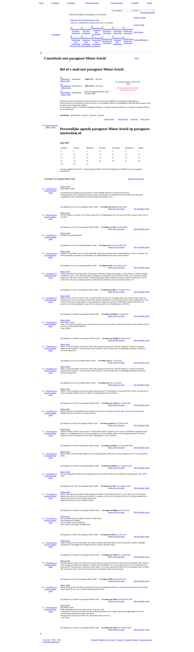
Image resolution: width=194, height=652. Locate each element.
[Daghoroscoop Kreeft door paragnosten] (107, 33)
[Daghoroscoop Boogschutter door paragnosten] (96, 44)
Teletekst (127, 640)
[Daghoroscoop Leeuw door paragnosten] (117, 33)
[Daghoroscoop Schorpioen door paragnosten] (86, 44)
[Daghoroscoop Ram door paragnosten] (76, 33)
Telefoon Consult (140, 18)
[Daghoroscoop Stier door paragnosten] (86, 33)
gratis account (109, 119)
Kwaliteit (135, 3)
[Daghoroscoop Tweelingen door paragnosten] (96, 34)
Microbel (94, 640)
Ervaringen (55, 3)
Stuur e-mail (145, 119)
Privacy (113, 640)
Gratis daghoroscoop (141, 40)
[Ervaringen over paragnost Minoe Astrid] (50, 193)
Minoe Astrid (65, 187)
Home (41, 3)
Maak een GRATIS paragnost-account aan (85, 46)
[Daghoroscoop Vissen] (128, 43)
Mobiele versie (104, 640)
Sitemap (120, 640)
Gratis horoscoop (117, 3)
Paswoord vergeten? (147, 13)
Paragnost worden (145, 640)
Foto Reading (138, 32)
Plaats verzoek (123, 119)
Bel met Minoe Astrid (141, 209)
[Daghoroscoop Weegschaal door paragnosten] (76, 44)
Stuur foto (133, 119)
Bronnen (135, 640)
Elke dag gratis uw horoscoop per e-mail (85, 20)
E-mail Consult (139, 25)
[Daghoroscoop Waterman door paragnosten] (117, 44)
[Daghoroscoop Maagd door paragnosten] (128, 33)
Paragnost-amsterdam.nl (54, 8)
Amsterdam (71, 3)
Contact (149, 3)
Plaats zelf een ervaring (136, 179)
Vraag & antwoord (92, 3)
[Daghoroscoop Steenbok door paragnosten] (107, 43)
